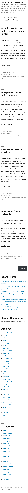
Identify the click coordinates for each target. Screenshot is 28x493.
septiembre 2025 (7, 333)
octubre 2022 (6, 407)
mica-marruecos (7, 456)
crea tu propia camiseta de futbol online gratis (13, 31)
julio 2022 (6, 415)
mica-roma (6, 469)
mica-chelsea (6, 436)
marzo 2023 (6, 397)
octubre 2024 (6, 356)
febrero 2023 (6, 400)
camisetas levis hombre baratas (10, 135)
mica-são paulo (7, 472)
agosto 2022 (6, 413)
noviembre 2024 (7, 353)
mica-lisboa (6, 451)
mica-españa (6, 438)
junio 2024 (6, 366)
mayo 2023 (6, 392)
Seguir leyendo (6, 65)
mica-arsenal (6, 430)
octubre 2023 (6, 379)
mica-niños (6, 459)
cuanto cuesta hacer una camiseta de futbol (13, 76)
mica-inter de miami (8, 446)
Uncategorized (6, 74)
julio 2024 (6, 364)
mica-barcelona (7, 433)
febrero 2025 (6, 348)
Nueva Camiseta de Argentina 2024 (10, 487)
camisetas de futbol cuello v (12, 151)
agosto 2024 (6, 361)
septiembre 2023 (7, 382)
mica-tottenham (7, 474)
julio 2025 (6, 338)
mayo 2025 (6, 340)
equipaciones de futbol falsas (8, 78)
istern (4, 72)
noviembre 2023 (7, 377)
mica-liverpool (7, 454)
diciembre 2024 (7, 351)
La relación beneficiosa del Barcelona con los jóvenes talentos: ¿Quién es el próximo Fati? (13, 293)
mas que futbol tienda (18, 137)
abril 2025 (6, 343)
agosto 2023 (6, 384)
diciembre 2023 (7, 374)
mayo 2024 (6, 369)
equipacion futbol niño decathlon (11, 94)
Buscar (3, 265)
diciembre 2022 (7, 402)
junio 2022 (6, 418)
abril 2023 (6, 395)
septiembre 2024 (7, 358)
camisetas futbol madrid (9, 256)
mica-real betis (7, 464)
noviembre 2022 (7, 405)
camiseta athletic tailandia (9, 197)
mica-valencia (7, 477)
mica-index (6, 443)
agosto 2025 (6, 335)
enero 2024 (6, 371)
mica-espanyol (7, 441)
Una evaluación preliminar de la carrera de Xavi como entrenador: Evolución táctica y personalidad (13, 301)
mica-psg (5, 461)
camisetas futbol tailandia (11, 213)
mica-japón (6, 448)
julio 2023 (6, 387)
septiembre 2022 (7, 410)
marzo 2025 (6, 346)
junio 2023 (6, 389)
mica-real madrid (8, 467)
